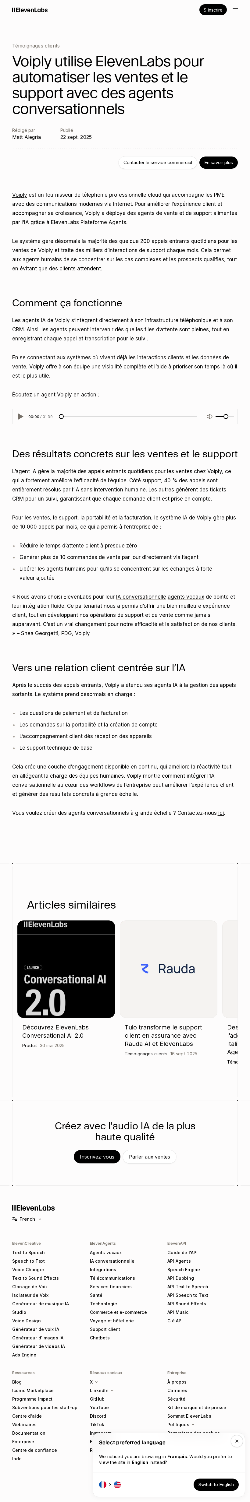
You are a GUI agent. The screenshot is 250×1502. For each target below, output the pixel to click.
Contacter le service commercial (157, 162)
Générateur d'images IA (37, 1337)
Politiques (178, 1424)
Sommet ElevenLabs (189, 1416)
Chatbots (100, 1337)
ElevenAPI (176, 1243)
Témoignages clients (36, 45)
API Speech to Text (187, 1295)
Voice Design (26, 1320)
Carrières (177, 1390)
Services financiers (111, 1286)
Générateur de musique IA (40, 1303)
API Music (177, 1312)
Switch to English (216, 1484)
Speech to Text (28, 1261)
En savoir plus (218, 162)
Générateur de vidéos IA (38, 1346)
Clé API (175, 1320)
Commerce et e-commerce (118, 1312)
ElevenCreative (26, 1243)
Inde (17, 1458)
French (27, 1219)
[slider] (61, 416)
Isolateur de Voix (30, 1295)
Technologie (103, 1303)
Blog (17, 1381)
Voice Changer (28, 1269)
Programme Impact (32, 1399)
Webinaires (24, 1424)
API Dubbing (180, 1278)
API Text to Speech (187, 1286)
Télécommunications (112, 1278)
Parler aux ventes (149, 1157)
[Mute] (209, 416)
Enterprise (23, 1441)
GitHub (97, 1399)
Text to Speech (28, 1252)
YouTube (99, 1407)
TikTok (97, 1424)
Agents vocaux (106, 1252)
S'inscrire (213, 9)
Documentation (28, 1433)
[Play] (19, 416)
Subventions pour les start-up (44, 1407)
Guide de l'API (182, 1252)
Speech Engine (183, 1269)
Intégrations (103, 1269)
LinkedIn (99, 1390)
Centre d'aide (27, 1416)
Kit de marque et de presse (196, 1407)
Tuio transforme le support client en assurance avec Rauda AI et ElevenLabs (163, 1035)
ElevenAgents (103, 1243)
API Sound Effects (186, 1303)
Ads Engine (24, 1354)
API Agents (179, 1261)
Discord (98, 1416)
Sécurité (176, 1399)
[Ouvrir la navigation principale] (235, 9)
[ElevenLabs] (30, 9)
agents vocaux (186, 597)
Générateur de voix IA (35, 1329)
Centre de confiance (34, 1450)
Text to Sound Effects (35, 1278)
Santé (96, 1295)
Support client (105, 1329)
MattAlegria (26, 137)
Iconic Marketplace (33, 1390)
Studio (19, 1312)
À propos (177, 1381)
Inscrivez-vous (97, 1157)
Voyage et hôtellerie (112, 1320)
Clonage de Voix (30, 1286)
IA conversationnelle (141, 597)
